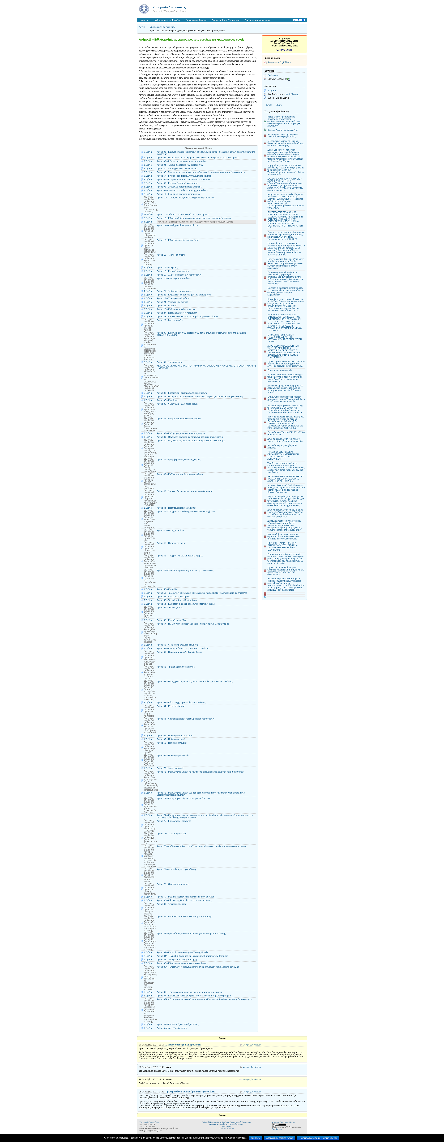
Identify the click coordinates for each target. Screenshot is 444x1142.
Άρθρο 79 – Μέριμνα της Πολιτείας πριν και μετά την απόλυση (185, 897)
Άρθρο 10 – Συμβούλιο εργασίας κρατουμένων (178, 194)
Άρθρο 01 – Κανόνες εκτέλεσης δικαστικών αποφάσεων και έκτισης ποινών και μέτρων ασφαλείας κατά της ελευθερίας (206, 153)
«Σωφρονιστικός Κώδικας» (162, 27)
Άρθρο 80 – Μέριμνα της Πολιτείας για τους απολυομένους (184, 900)
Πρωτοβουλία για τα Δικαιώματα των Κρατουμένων (190, 1092)
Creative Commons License (284, 1122)
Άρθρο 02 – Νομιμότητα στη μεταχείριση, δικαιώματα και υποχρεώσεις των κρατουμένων (198, 158)
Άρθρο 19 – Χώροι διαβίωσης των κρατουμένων (179, 275)
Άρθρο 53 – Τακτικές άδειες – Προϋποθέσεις (177, 600)
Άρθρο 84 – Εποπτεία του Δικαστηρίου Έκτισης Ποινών (182, 952)
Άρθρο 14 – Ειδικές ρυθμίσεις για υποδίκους (177, 225)
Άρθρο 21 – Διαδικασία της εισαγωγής (174, 291)
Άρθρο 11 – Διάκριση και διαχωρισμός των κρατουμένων (183, 214)
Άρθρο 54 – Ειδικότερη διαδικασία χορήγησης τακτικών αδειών (186, 604)
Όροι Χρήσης (226, 1126)
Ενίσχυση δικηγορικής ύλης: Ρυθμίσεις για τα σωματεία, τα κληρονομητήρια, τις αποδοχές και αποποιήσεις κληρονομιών (286, 291)
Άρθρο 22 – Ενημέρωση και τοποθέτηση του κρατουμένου (184, 295)
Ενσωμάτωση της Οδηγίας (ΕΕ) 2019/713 (282, 446)
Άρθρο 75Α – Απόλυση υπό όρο (171, 834)
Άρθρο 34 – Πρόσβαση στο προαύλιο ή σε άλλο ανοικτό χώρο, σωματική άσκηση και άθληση (200, 397)
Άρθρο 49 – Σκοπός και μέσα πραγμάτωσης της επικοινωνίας (185, 570)
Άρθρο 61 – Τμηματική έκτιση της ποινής (176, 667)
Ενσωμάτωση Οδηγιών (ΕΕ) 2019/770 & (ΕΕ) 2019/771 (286, 433)
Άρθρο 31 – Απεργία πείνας (169, 362)
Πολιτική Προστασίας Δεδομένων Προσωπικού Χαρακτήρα (226, 1122)
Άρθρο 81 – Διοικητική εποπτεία (171, 904)
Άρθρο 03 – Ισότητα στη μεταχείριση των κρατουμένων (182, 161)
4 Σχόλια (272, 90)
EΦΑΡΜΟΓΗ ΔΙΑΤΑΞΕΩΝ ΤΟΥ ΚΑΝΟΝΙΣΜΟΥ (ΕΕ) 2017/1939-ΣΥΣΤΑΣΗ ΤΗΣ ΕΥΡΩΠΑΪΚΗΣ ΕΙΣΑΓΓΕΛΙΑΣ (282, 546)
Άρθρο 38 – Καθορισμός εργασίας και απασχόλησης (181, 433)
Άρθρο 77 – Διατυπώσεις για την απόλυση (176, 869)
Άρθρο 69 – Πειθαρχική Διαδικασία (173, 756)
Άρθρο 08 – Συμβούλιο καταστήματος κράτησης (179, 187)
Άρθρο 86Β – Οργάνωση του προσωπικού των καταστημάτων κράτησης (190, 992)
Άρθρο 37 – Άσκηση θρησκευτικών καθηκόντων (179, 419)
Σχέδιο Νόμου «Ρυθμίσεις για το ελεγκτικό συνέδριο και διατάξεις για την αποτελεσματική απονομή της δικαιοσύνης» (285, 570)
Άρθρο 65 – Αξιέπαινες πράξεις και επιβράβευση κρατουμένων (185, 719)
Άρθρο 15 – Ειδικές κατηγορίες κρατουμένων (178, 240)
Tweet (269, 105)
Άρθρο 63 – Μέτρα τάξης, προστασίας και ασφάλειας (181, 702)
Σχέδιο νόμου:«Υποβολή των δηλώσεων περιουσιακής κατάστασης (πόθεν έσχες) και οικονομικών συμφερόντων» (286, 363)
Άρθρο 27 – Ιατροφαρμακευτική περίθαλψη (177, 313)
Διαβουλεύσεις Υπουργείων (257, 20)
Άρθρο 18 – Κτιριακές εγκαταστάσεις (174, 271)
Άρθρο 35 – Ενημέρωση (168, 400)
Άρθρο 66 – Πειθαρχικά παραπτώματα (175, 736)
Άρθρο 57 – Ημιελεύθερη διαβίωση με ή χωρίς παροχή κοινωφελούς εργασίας (193, 624)
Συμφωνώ (255, 1138)
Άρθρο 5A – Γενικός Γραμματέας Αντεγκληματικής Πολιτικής (184, 176)
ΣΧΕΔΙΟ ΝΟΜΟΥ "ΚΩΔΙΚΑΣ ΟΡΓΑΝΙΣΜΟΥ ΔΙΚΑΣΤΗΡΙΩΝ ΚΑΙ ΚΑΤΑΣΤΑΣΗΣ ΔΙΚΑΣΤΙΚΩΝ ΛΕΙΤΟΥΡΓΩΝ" (283, 455)
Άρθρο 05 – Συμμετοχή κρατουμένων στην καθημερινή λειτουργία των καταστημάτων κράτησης (201, 172)
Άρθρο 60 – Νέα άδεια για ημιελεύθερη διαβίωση (179, 652)
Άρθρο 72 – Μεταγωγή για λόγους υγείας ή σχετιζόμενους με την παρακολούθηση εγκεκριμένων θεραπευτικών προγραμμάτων (201, 794)
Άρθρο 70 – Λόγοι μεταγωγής (170, 768)
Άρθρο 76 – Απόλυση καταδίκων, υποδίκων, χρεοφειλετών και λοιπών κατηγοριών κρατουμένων (201, 846)
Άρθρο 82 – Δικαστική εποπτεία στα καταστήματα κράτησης (184, 917)
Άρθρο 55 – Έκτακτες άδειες (170, 608)
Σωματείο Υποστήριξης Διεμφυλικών (183, 1045)
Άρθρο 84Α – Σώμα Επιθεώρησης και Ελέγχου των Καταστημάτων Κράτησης (192, 956)
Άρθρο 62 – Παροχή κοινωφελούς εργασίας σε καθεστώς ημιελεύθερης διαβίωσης (195, 682)
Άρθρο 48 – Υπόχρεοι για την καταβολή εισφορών (180, 556)
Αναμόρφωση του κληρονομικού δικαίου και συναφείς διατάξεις (282, 135)
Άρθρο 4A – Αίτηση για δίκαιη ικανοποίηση (177, 169)
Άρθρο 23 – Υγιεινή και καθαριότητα (173, 298)
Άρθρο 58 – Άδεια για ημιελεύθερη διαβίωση (177, 645)
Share (279, 105)
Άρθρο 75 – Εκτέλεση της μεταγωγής (174, 821)
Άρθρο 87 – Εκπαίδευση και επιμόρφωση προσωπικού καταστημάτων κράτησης (194, 996)
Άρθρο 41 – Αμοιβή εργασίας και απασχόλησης (178, 460)
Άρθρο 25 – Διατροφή (167, 306)
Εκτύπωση (273, 75)
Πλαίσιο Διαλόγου (226, 1128)
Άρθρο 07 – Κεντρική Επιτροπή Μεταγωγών (177, 183)
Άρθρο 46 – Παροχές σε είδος (170, 530)
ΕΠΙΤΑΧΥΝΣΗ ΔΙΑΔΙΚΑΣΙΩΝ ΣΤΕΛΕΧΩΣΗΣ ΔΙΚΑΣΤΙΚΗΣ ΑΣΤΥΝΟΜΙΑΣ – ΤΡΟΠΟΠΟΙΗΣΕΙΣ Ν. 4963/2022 (284, 338)
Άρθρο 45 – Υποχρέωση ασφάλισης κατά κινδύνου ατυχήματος (186, 512)
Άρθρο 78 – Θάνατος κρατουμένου (173, 884)
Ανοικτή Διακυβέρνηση (196, 20)
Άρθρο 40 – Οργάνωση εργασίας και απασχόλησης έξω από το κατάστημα (191, 441)
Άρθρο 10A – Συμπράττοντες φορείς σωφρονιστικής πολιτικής (185, 198)
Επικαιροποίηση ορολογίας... (280, 370)
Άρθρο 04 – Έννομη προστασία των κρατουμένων (180, 165)
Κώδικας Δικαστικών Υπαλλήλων (282, 130)
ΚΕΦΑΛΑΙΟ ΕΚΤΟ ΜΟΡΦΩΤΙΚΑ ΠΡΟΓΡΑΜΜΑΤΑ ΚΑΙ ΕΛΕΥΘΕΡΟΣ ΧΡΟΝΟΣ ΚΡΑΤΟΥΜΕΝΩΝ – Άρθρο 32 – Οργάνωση (206, 367)
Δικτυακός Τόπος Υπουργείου (226, 20)
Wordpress (277, 1129)
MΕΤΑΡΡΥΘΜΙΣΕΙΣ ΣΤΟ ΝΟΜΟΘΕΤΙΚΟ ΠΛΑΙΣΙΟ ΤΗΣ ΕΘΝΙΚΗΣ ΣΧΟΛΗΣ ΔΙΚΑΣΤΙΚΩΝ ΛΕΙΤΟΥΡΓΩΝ (285, 478)
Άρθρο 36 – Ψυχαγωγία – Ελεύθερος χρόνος (177, 404)
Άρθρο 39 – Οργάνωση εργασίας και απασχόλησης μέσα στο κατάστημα (190, 437)
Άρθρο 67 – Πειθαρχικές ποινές (171, 739)
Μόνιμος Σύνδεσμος (252, 1045)
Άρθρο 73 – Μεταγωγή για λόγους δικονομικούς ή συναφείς (184, 798)
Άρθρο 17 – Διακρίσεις (167, 268)
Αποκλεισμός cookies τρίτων (279, 1138)
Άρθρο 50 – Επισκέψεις (168, 589)
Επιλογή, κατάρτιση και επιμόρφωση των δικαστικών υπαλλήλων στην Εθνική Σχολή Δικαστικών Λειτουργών (286, 399)
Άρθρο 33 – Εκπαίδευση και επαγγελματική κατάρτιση (182, 393)
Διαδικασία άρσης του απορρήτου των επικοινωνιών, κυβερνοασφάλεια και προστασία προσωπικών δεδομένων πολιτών (285, 389)
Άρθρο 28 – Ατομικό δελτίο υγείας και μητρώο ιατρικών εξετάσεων (187, 317)
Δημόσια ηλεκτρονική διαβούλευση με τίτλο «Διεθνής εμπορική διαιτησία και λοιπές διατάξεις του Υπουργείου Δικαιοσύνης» (284, 377)
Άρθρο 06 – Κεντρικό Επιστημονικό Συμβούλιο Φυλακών (183, 179)
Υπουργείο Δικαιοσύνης (169, 7)
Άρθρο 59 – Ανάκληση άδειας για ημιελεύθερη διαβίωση (182, 648)
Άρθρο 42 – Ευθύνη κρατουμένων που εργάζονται (180, 474)
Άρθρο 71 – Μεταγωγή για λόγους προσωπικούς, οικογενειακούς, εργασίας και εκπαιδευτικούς (200, 772)
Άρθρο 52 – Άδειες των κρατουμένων (174, 597)
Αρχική (144, 20)
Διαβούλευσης (292, 94)
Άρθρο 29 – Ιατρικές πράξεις (170, 320)
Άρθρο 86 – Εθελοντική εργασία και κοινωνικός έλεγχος (182, 963)
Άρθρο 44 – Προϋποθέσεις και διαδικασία (176, 508)
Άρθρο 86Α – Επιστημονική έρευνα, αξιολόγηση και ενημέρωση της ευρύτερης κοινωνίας (198, 967)
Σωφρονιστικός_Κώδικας (279, 62)
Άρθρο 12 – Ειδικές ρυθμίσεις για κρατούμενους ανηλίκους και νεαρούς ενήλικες (194, 218)
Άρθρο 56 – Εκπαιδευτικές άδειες (172, 620)
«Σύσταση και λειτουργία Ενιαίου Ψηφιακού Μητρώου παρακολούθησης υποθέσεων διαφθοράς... (285, 143)
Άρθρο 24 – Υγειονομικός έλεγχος (172, 302)
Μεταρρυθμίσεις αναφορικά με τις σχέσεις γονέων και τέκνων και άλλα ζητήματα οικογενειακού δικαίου (283, 536)
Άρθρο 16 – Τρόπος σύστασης (171, 255)
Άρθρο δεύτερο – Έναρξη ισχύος (172, 1028)
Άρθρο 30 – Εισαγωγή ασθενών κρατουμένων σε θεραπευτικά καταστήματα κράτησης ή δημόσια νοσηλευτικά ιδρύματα (201, 334)
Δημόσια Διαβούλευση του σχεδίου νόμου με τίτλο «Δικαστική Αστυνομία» (285, 440)
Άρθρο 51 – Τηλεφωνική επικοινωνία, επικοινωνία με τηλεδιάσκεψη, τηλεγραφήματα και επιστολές (202, 593)
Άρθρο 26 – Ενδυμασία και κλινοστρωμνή (176, 309)
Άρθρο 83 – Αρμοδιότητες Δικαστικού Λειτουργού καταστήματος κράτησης (191, 933)
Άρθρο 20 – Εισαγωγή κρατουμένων (173, 278)
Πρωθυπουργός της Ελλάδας (166, 20)
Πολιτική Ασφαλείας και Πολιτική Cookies (226, 1124)
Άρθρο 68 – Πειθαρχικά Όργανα (171, 743)
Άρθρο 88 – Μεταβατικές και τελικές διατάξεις (178, 1024)
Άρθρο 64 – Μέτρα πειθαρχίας (171, 706)
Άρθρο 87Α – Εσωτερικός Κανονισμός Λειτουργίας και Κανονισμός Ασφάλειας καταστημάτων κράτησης (204, 999)
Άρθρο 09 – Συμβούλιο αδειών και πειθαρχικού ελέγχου (182, 190)
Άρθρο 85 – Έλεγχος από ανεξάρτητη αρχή (177, 960)
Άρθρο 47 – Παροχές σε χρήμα (171, 543)
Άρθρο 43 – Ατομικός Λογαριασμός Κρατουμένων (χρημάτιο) (185, 491)
